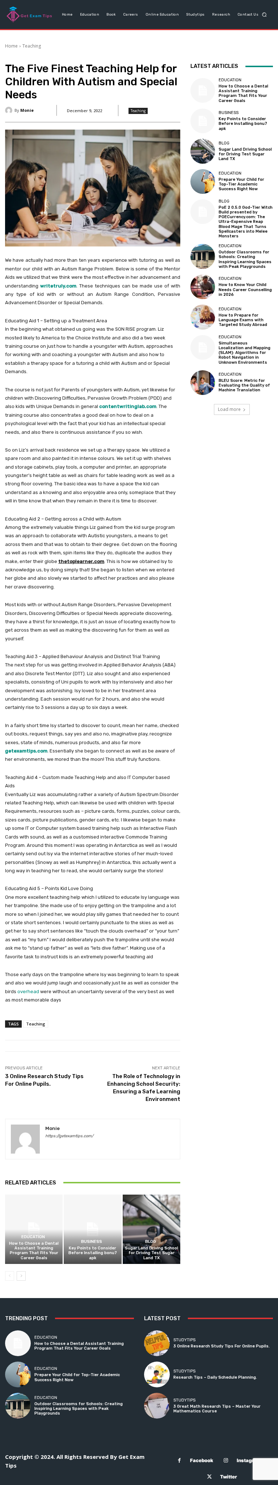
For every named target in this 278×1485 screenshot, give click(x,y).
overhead (28, 991)
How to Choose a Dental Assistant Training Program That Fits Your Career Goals (34, 1250)
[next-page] (21, 1276)
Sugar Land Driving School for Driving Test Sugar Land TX (151, 1253)
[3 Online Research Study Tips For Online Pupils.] (157, 1343)
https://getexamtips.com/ (69, 1136)
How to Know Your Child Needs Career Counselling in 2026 (245, 289)
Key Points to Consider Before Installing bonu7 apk (92, 1253)
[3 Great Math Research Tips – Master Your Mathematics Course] (157, 1406)
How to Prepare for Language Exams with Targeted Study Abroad (243, 320)
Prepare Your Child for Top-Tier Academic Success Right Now (241, 184)
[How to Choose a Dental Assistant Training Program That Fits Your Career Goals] (34, 1229)
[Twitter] (209, 1476)
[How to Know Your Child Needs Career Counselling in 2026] (202, 286)
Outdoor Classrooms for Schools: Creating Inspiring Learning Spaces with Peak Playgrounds (245, 259)
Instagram (249, 1460)
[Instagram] (226, 1460)
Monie (27, 110)
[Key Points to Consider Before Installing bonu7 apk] (92, 1229)
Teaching (31, 46)
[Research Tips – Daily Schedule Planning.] (157, 1374)
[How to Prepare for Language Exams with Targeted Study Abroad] (202, 317)
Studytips (184, 1340)
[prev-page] (9, 1276)
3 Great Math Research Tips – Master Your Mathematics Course (217, 1408)
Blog (150, 1242)
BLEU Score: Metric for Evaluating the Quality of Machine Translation (244, 385)
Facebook (201, 1460)
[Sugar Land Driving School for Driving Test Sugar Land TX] (151, 1229)
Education (33, 1237)
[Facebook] (179, 1460)
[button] (264, 14)
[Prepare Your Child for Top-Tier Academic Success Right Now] (202, 181)
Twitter (228, 1477)
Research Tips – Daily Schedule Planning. (215, 1377)
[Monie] (9, 110)
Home (11, 46)
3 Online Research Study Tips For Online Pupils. (221, 1346)
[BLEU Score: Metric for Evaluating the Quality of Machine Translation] (202, 382)
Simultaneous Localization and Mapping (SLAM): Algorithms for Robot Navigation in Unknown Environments (244, 353)
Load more (229, 409)
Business (91, 1242)
